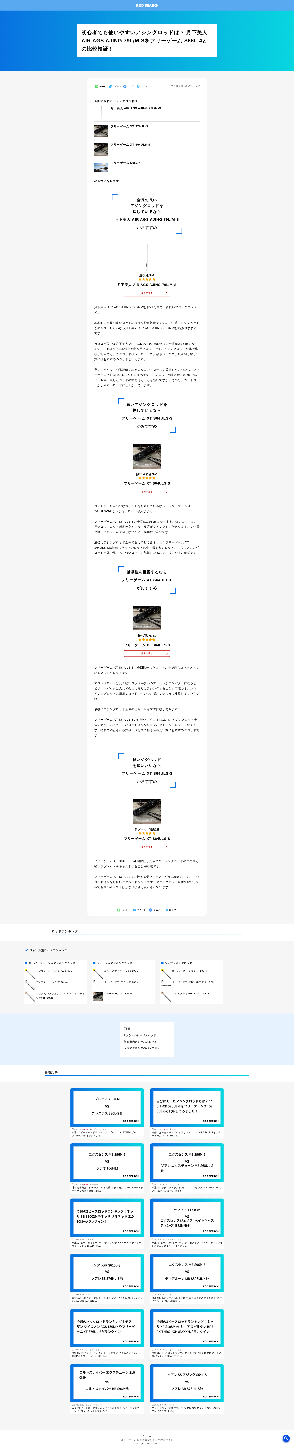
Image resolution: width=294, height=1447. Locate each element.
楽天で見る (147, 293)
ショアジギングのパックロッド (143, 1047)
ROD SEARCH (147, 5)
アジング (195, 86)
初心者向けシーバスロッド (140, 1041)
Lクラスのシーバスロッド (140, 1035)
